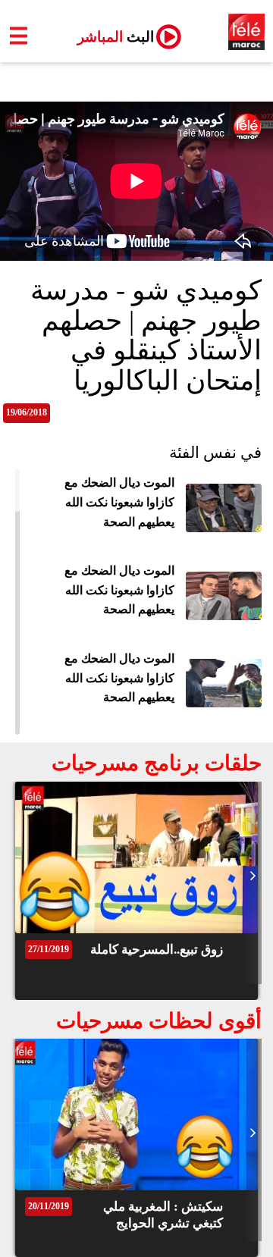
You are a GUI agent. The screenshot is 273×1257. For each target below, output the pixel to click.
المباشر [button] (109, 37)
